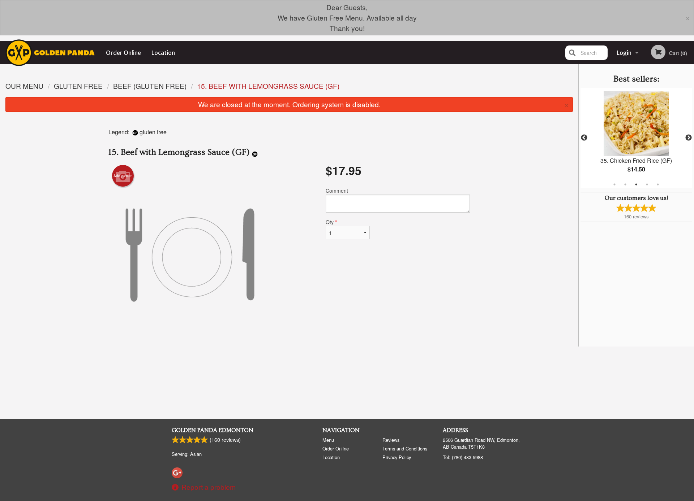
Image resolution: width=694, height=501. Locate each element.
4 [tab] (647, 184)
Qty (331, 222)
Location (163, 52)
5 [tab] (657, 184)
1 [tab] (614, 184)
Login (624, 52)
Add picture (123, 175)
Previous (584, 137)
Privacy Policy (396, 457)
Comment (337, 190)
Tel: (463, 457)
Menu (328, 439)
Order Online (123, 52)
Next (688, 137)
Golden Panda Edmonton (212, 430)
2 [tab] (625, 184)
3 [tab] (636, 184)
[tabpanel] (636, 138)
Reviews (390, 439)
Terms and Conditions (404, 448)
